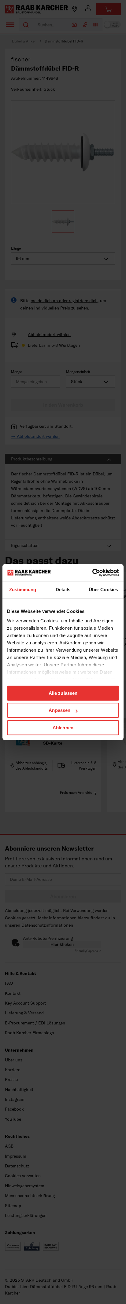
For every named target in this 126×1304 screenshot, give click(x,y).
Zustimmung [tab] (22, 589)
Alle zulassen (63, 693)
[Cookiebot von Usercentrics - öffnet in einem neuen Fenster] (92, 573)
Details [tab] (63, 589)
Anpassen (59, 710)
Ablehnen (63, 727)
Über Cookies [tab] (103, 589)
